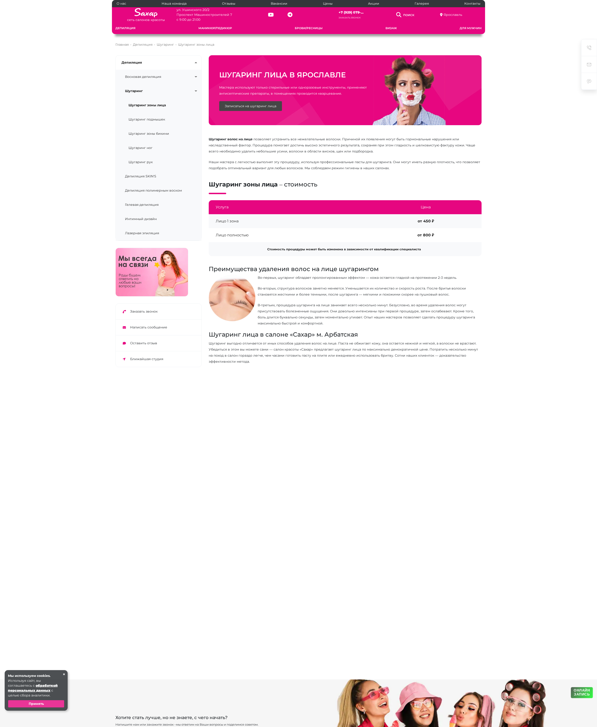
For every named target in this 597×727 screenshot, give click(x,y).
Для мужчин (471, 28)
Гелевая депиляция (142, 205)
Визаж (391, 28)
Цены (328, 3)
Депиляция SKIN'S (140, 176)
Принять (36, 704)
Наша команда (174, 3)
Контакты (472, 3)
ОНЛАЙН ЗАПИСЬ (582, 692)
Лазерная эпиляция (142, 233)
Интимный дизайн (141, 219)
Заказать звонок (350, 17)
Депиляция (125, 28)
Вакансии (279, 3)
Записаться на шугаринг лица (250, 106)
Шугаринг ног (140, 148)
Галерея (422, 3)
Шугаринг (134, 91)
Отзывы (228, 3)
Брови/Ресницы (309, 28)
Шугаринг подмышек (146, 119)
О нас (121, 3)
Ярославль (453, 15)
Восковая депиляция (143, 77)
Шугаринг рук (140, 162)
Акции (373, 3)
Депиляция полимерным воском (153, 190)
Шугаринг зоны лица (147, 105)
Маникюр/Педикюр (215, 28)
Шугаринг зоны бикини (148, 133)
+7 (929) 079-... (351, 12)
